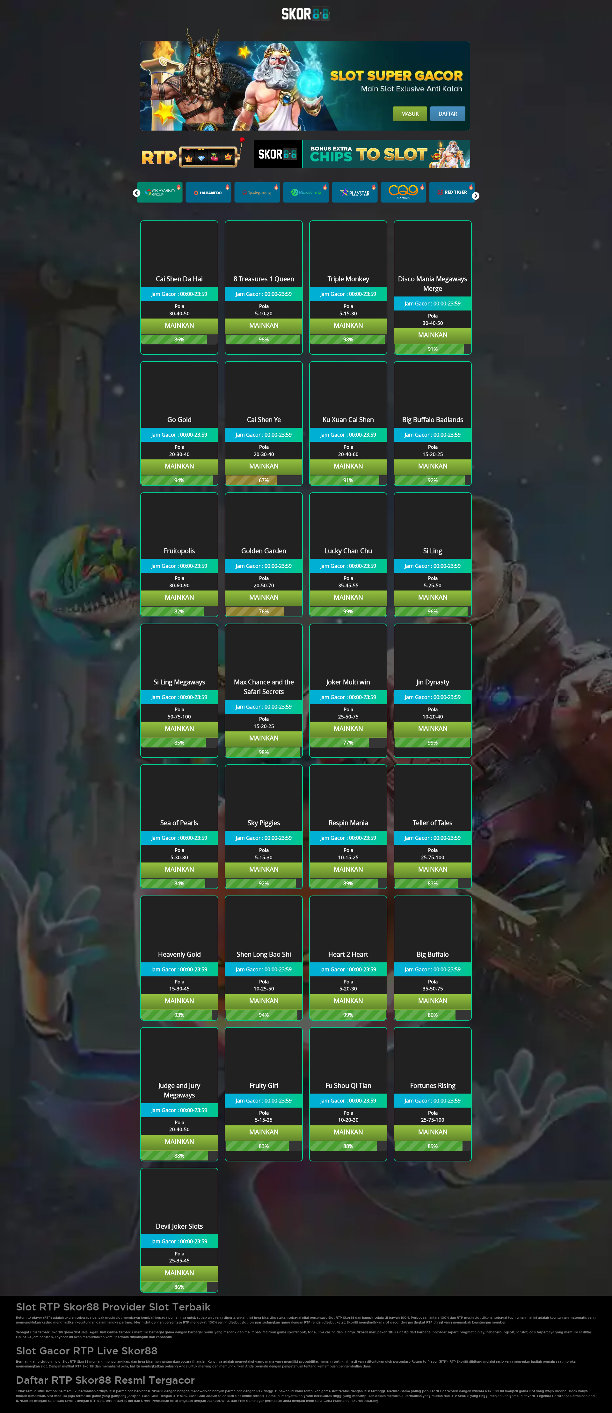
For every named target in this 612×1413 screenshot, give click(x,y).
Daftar (448, 113)
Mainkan (179, 325)
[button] (475, 196)
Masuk (410, 113)
